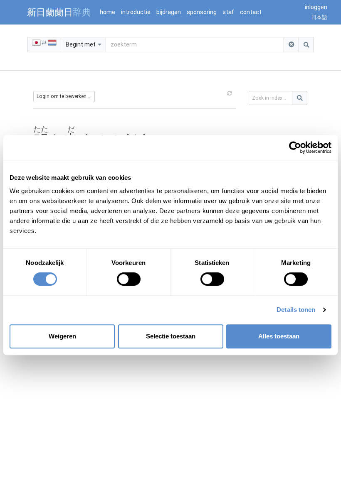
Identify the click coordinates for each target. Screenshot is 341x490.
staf (228, 12)
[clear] (291, 44)
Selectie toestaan (170, 336)
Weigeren (62, 336)
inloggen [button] (316, 7)
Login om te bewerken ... (64, 96)
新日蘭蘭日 (59, 12)
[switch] (129, 279)
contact (251, 12)
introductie (136, 12)
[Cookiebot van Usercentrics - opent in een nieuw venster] (295, 147)
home (107, 12)
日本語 (319, 17)
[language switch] (44, 44)
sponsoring (202, 12)
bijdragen (168, 12)
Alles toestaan (278, 336)
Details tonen (296, 309)
